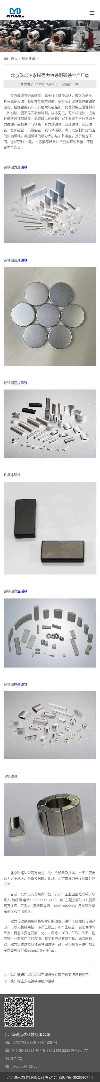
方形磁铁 (20, 167)
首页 (14, 58)
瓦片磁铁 (20, 382)
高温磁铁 (20, 591)
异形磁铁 (20, 684)
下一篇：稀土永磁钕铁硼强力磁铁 (29, 981)
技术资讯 (28, 58)
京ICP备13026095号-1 (76, 1077)
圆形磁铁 (20, 260)
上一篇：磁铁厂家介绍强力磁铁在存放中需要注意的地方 (46, 974)
